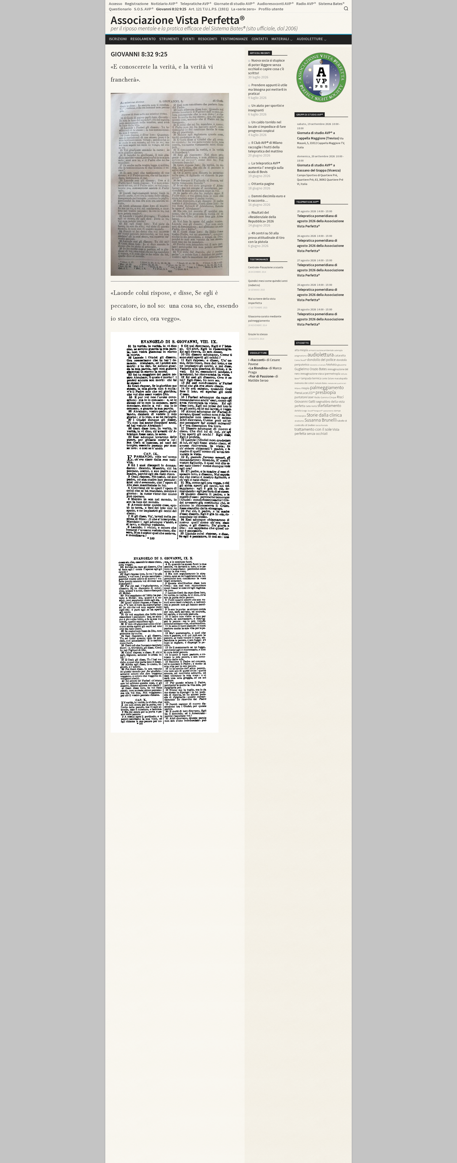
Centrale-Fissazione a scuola (265, 267)
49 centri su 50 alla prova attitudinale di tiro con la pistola (266, 237)
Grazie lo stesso (258, 334)
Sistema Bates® (331, 3)
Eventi (188, 39)
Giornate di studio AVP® (234, 3)
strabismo (299, 420)
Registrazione (136, 3)
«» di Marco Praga (265, 370)
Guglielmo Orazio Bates (311, 369)
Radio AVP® (306, 3)
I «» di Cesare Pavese (264, 362)
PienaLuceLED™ (305, 393)
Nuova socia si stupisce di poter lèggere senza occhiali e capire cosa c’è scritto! (266, 66)
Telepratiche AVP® (195, 3)
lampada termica (311, 378)
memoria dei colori (304, 383)
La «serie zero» (243, 9)
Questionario (120, 9)
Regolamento (143, 39)
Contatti (260, 39)
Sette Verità (311, 406)
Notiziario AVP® (164, 3)
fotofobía (331, 364)
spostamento (328, 411)
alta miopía (301, 350)
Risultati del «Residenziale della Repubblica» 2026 (262, 216)
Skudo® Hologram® (315, 411)
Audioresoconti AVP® (275, 3)
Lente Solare (328, 378)
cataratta (340, 355)
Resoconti (207, 39)
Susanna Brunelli (321, 420)
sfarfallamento (329, 405)
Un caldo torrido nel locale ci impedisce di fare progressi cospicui (267, 126)
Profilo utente (270, 9)
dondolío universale (318, 365)
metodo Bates (321, 383)
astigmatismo (301, 355)
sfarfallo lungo (301, 410)
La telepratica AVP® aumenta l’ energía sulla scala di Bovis (265, 167)
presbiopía (325, 392)
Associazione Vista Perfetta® (178, 20)
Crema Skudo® (300, 360)
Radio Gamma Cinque (325, 397)
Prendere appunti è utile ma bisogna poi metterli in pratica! (267, 89)
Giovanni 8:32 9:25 (171, 9)
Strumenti (169, 39)
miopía (305, 388)
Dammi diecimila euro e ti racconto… (266, 198)
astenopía (338, 350)
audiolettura (320, 354)
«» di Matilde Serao (263, 378)
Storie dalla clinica (324, 415)
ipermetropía (332, 373)
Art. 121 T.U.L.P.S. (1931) (209, 9)
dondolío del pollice (321, 360)
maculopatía (341, 378)
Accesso (115, 3)
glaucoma (341, 364)
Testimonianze (234, 39)
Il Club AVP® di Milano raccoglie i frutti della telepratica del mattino (265, 146)
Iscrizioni (118, 39)
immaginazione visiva (312, 373)
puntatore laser (304, 397)
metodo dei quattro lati (337, 383)
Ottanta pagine (262, 184)
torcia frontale (322, 425)
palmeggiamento (327, 387)
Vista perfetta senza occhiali (317, 431)
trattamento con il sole (313, 429)
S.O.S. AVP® (144, 9)
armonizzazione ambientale (321, 350)
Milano (298, 388)
